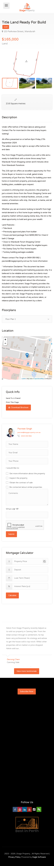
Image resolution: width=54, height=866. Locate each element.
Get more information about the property (27, 473)
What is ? (12, 509)
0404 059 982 (26, 436)
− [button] (5, 343)
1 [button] (23, 666)
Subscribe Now (26, 691)
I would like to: (12, 468)
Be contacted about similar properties (25, 487)
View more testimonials (27, 671)
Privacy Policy (14, 857)
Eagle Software (39, 857)
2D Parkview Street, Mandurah (19, 31)
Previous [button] (9, 67)
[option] (27, 64)
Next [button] (45, 67)
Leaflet (23, 378)
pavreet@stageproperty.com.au (29, 432)
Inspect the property (18, 478)
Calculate (12, 595)
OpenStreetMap (39, 378)
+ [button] (5, 339)
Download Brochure (19, 407)
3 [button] (31, 666)
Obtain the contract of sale (21, 482)
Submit (11, 534)
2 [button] (27, 666)
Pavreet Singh (24, 428)
